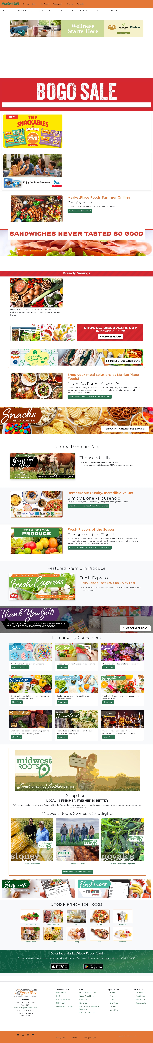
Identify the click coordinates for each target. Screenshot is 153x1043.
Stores (112, 992)
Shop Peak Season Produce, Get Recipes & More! (89, 547)
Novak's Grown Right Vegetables (123, 864)
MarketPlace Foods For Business (89, 1007)
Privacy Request (63, 999)
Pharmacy (53, 11)
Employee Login (90, 1038)
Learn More (108, 667)
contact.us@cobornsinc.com (25, 1008)
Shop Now (62, 667)
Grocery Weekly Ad (87, 992)
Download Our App (64, 1006)
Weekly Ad (57, 4)
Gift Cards (114, 1003)
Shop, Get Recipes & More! (80, 211)
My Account (61, 992)
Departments (8, 11)
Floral (74, 11)
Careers (99, 11)
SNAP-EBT (60, 1003)
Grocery (26, 4)
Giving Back (141, 992)
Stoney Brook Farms (32, 864)
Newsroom (140, 999)
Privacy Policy (61, 1038)
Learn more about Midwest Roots (77, 872)
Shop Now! (16, 702)
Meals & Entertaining (26, 11)
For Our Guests (86, 11)
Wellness (64, 11)
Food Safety (141, 996)
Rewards (80, 4)
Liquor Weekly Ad (87, 996)
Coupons (70, 4)
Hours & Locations (113, 11)
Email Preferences (87, 1013)
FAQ (58, 996)
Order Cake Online (20, 667)
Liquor (34, 4)
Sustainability (141, 1003)
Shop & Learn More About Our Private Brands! (88, 506)
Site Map (75, 1038)
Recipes (42, 11)
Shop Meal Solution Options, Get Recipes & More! (89, 397)
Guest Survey (115, 1010)
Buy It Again (45, 4)
